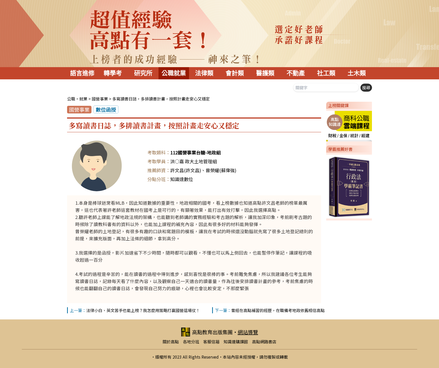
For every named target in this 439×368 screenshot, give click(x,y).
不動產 (296, 73)
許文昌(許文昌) (185, 170)
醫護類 (265, 73)
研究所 (143, 73)
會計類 (235, 73)
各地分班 (191, 341)
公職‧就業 (77, 99)
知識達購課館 (236, 341)
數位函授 (106, 109)
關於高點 (171, 341)
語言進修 (82, 73)
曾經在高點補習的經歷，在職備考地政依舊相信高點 (278, 310)
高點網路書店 (264, 341)
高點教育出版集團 (212, 332)
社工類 (326, 73)
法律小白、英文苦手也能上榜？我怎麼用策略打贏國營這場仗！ (143, 310)
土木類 (357, 73)
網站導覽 (248, 332)
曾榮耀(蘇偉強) (221, 170)
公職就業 (174, 73)
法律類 (204, 73)
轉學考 (113, 73)
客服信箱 (211, 341)
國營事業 (100, 99)
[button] (324, 125)
